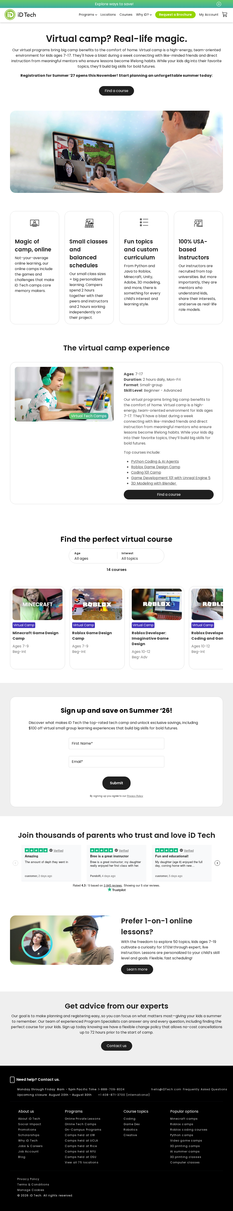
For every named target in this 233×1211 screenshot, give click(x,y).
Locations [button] (108, 14)
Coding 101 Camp (146, 472)
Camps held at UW (80, 1135)
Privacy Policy (135, 796)
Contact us (117, 1045)
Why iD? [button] (142, 14)
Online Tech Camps (81, 1124)
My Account (208, 14)
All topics (130, 558)
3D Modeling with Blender (154, 483)
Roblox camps (181, 1124)
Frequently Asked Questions (205, 1089)
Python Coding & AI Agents (155, 461)
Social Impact (29, 1124)
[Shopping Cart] (224, 14)
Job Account (28, 1151)
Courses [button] (125, 14)
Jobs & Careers (30, 1146)
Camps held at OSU (81, 1157)
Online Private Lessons (83, 1119)
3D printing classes (185, 1157)
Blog (21, 1157)
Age (77, 553)
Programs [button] (86, 14)
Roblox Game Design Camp (155, 467)
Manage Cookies (30, 1190)
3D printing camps (185, 1146)
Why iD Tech (28, 1140)
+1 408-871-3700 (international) (124, 1095)
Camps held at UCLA (81, 1140)
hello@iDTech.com (166, 1089)
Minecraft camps (184, 1119)
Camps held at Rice (81, 1146)
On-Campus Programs (83, 1130)
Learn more (137, 969)
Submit (116, 783)
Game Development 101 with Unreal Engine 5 (170, 477)
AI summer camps (185, 1151)
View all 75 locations (82, 1162)
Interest (127, 553)
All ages (81, 558)
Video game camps (186, 1140)
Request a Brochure (175, 14)
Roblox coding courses (189, 1130)
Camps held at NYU (80, 1151)
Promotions (27, 1130)
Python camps (181, 1135)
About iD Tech (29, 1119)
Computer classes (185, 1162)
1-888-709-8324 (111, 1089)
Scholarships (29, 1135)
